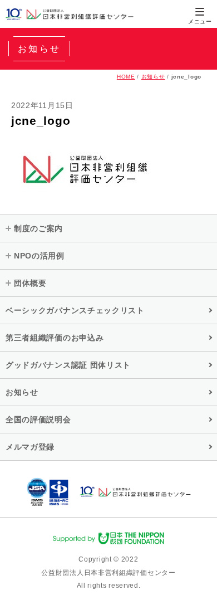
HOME (126, 77)
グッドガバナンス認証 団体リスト (68, 364)
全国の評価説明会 (38, 419)
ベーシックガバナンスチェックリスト (75, 310)
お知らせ (153, 77)
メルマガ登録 (30, 446)
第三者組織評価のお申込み (54, 337)
